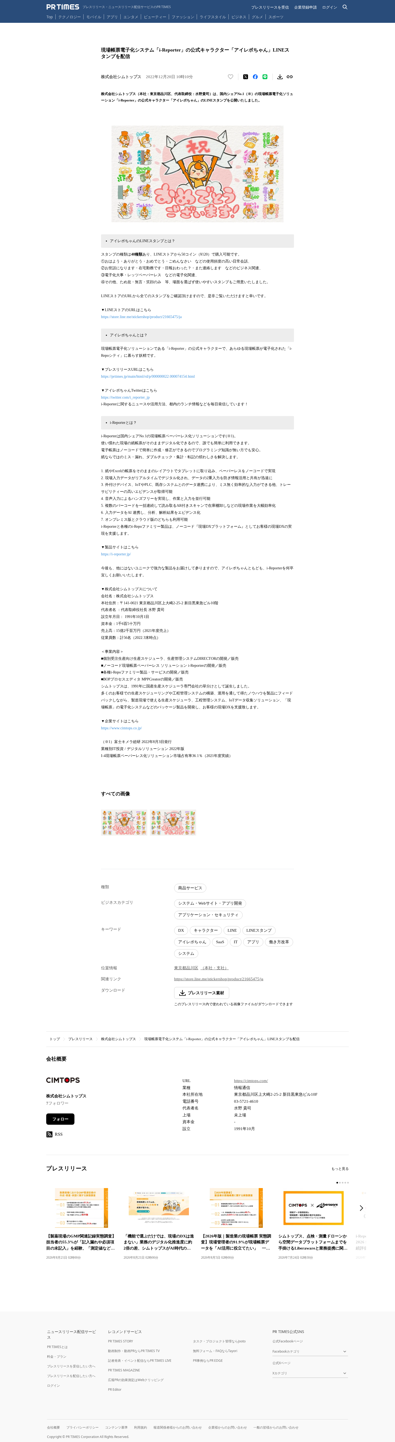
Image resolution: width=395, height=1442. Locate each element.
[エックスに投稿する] (245, 76)
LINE (232, 930)
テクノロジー (69, 16)
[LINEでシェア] (265, 76)
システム (186, 953)
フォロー (60, 1119)
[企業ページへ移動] (63, 1081)
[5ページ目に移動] (348, 1183)
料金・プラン (56, 1356)
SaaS (220, 942)
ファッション (183, 16)
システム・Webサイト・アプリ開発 (210, 903)
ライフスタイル (213, 16)
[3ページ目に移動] (342, 1183)
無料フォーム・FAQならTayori (215, 1351)
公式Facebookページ (287, 1341)
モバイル (93, 16)
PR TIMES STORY (120, 1341)
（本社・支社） (214, 968)
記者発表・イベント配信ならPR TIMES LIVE (139, 1360)
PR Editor (114, 1389)
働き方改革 (279, 942)
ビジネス (238, 16)
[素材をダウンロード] (280, 76)
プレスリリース (80, 1039)
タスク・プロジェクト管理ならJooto (219, 1341)
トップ (54, 1039)
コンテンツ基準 (116, 1427)
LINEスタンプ (259, 930)
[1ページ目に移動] (337, 1183)
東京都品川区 (186, 968)
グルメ (257, 16)
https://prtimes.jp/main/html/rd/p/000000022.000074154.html (148, 376)
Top (49, 16)
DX (181, 930)
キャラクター (206, 930)
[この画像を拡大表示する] (124, 822)
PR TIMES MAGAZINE (124, 1370)
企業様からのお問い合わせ (227, 1427)
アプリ (112, 16)
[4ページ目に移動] (345, 1183)
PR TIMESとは (57, 1347)
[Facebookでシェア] (255, 76)
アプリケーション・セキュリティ (208, 915)
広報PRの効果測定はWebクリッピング (136, 1380)
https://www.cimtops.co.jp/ (121, 728)
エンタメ (130, 16)
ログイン (329, 7)
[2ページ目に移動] (340, 1183)
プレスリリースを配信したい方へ (71, 1376)
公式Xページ (281, 1363)
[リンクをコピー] (289, 76)
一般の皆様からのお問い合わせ (276, 1427)
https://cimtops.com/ (251, 1081)
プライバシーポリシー (82, 1427)
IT (236, 942)
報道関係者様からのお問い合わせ (177, 1427)
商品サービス (190, 888)
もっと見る (340, 1169)
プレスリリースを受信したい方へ (71, 1366)
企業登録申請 (305, 7)
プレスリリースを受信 (270, 7)
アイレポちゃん (192, 942)
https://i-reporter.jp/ (116, 554)
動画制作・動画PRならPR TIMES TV (134, 1351)
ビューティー (155, 16)
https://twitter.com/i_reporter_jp (125, 397)
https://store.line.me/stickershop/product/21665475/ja (141, 317)
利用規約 (140, 1427)
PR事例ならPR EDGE (208, 1360)
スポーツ (275, 16)
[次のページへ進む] (363, 1208)
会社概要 (53, 1427)
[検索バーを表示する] (345, 7)
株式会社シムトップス (118, 1039)
